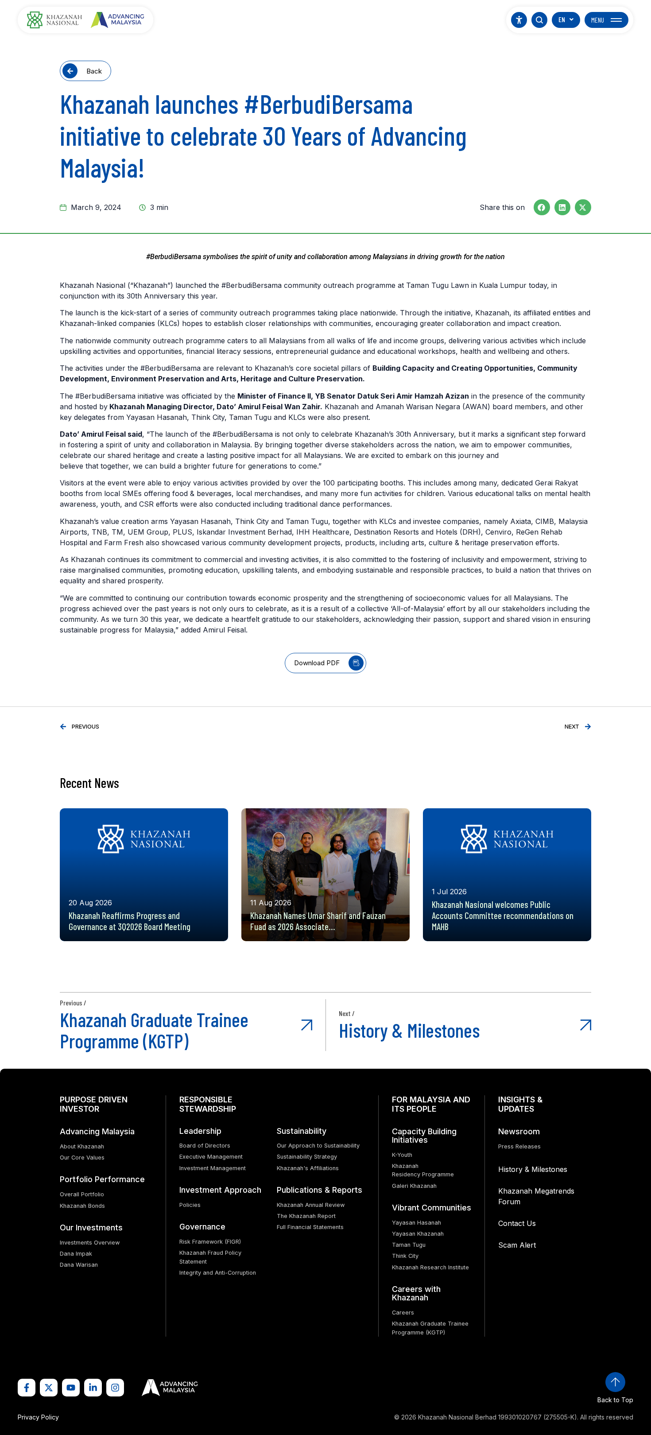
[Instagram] (115, 1387)
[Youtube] (71, 1387)
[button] (542, 207)
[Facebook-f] (26, 1387)
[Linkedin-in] (93, 1387)
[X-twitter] (49, 1387)
